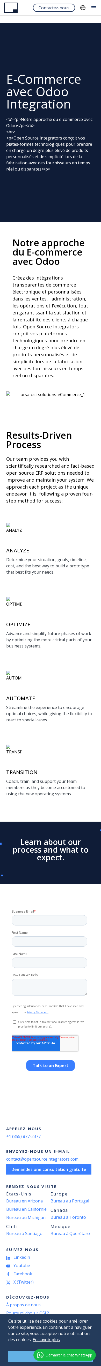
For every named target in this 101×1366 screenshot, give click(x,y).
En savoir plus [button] (46, 1339)
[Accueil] (11, 8)
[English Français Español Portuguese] (82, 7)
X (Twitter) (23, 1282)
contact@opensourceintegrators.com (42, 1159)
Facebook (22, 1274)
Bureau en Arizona (24, 1201)
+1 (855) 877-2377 (23, 1136)
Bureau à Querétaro (70, 1233)
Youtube (21, 1265)
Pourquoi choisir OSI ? (27, 1313)
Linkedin (21, 1257)
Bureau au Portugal (70, 1201)
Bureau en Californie (26, 1209)
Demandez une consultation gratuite (48, 1169)
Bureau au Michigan (26, 1217)
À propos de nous (23, 1305)
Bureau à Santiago (24, 1233)
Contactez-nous (54, 8)
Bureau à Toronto (68, 1217)
